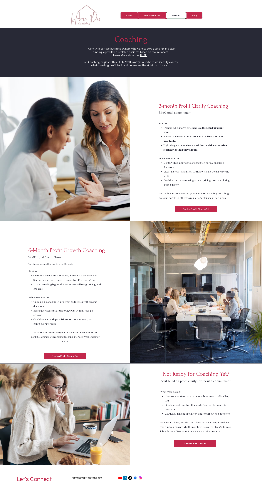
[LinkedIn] (125, 478)
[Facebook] (135, 478)
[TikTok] (130, 478)
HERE (143, 55)
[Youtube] (120, 478)
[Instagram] (140, 478)
